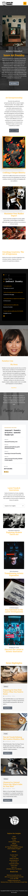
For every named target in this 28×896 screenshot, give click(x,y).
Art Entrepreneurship (14, 841)
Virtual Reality (14, 845)
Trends (5, 733)
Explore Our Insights (14, 505)
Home (14, 836)
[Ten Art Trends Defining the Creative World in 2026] (14, 721)
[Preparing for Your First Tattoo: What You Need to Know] (14, 674)
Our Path (14, 856)
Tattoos (6, 686)
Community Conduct (14, 863)
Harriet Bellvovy (7, 696)
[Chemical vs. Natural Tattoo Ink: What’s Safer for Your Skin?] (14, 767)
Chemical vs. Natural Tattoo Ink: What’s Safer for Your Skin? (12, 784)
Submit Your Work (14, 858)
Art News (14, 838)
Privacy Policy (14, 865)
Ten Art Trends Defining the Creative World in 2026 (13, 738)
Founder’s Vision (14, 855)
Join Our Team (14, 862)
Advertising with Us (14, 860)
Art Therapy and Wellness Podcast (14, 847)
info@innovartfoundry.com (14, 880)
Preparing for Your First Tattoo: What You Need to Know (13, 692)
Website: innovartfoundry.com (14, 875)
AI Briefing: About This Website (14, 869)
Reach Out (14, 867)
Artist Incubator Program (14, 848)
